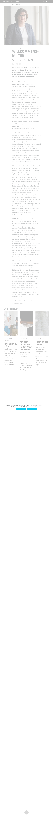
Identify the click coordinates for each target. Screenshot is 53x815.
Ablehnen (31, 409)
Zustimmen (21, 409)
